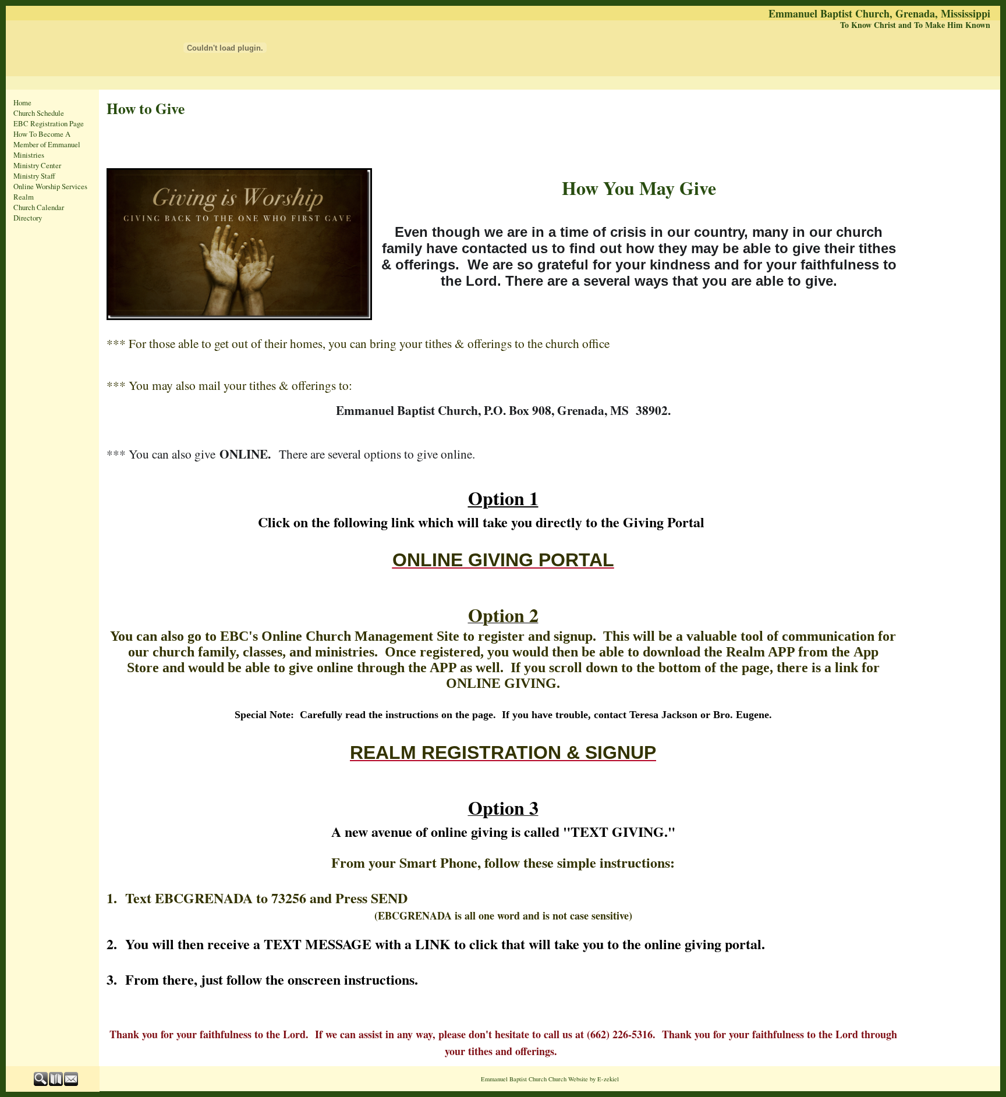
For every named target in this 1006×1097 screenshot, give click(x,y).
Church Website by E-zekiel (583, 1079)
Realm (23, 196)
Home (22, 102)
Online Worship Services (50, 186)
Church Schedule (38, 113)
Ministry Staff (34, 176)
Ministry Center (37, 165)
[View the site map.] (56, 1083)
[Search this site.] (41, 1083)
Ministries (28, 155)
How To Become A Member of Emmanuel (46, 139)
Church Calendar (38, 207)
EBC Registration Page (48, 123)
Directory (27, 217)
